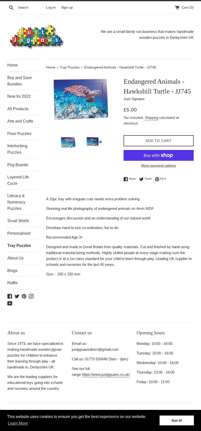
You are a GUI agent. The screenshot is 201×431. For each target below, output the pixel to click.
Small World (18, 221)
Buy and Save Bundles (19, 81)
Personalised (18, 233)
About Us (15, 258)
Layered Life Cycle (18, 180)
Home (12, 65)
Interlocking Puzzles (17, 149)
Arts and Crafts (20, 121)
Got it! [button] (177, 420)
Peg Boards (17, 165)
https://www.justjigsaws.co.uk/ (106, 374)
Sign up (67, 7)
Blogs (12, 271)
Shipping (151, 118)
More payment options (158, 165)
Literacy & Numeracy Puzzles (16, 202)
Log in (51, 7)
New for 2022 (19, 96)
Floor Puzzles (19, 134)
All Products (17, 109)
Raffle (12, 283)
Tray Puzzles (19, 245)
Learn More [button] (18, 423)
